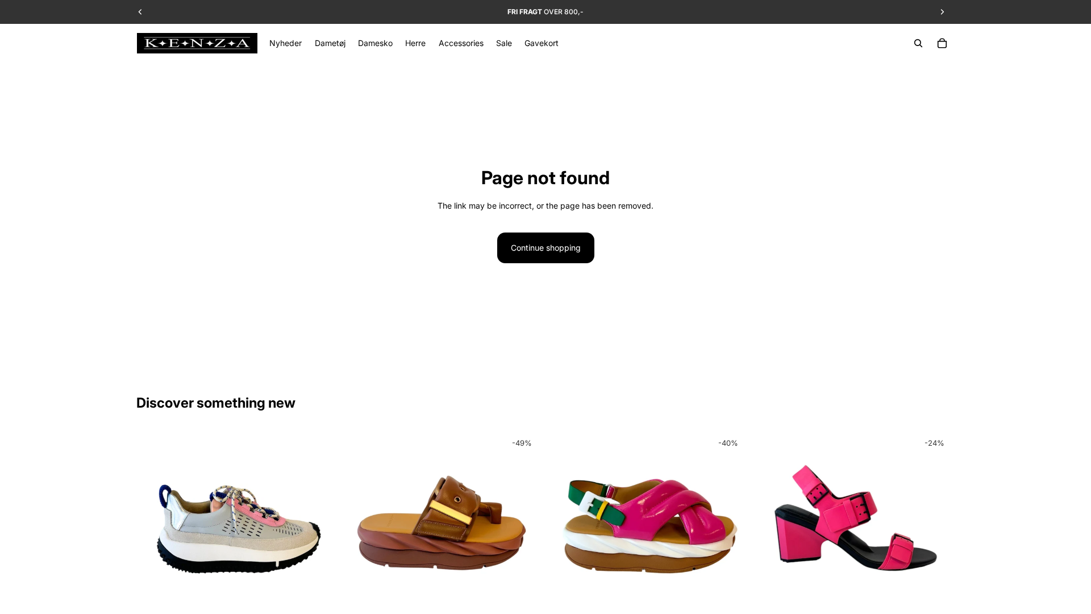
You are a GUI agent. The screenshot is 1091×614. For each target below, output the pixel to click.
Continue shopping (546, 247)
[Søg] (918, 43)
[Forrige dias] (153, 530)
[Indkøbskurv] (942, 43)
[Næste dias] (319, 530)
